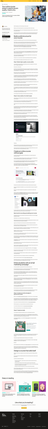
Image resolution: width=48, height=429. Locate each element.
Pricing (30, 416)
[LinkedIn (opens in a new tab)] (2, 426)
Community (13, 418)
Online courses (6, 4)
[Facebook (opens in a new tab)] (7, 426)
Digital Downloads (14, 416)
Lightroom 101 (20, 79)
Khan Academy (29, 51)
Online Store (13, 422)
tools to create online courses (28, 257)
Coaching (13, 417)
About (30, 415)
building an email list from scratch (22, 296)
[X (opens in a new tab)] (3, 426)
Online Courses (14, 415)
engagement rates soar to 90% (27, 46)
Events (13, 419)
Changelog (22, 419)
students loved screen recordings (20, 161)
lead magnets (34, 346)
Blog (2, 4)
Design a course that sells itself (6, 40)
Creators (22, 415)
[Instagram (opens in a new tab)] (6, 426)
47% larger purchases (22, 271)
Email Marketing (14, 421)
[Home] (2, 1)
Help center (39, 415)
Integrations (22, 418)
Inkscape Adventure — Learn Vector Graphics (31, 164)
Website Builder (14, 420)
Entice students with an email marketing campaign (5, 38)
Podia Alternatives (23, 417)
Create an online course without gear (5, 36)
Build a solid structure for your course (5, 34)
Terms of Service (33, 426)
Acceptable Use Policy (38, 426)
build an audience (28, 344)
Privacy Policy (28, 426)
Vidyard (15, 230)
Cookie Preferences (44, 426)
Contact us (39, 416)
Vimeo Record (16, 239)
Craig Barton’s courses (22, 192)
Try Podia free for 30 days (29, 372)
